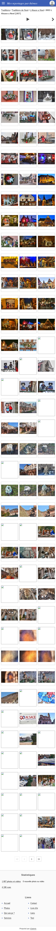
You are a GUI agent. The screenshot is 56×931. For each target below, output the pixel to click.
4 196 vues (6, 887)
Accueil (7, 903)
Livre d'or (34, 908)
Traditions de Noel (20, 10)
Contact (33, 903)
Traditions (5, 10)
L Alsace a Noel (37, 10)
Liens (32, 913)
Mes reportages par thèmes (22, 3)
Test (32, 918)
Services (7, 918)
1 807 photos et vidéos (11, 881)
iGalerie (33, 929)
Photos (7, 908)
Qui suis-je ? (9, 913)
